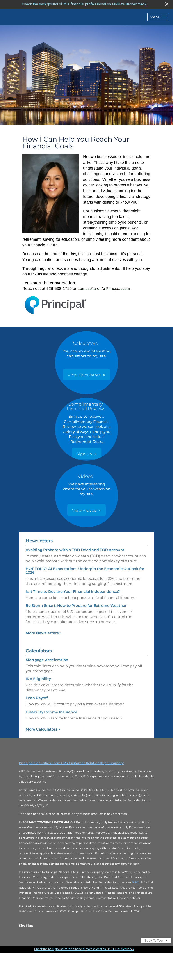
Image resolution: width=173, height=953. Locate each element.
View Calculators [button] (84, 375)
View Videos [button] (84, 510)
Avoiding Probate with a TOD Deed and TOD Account (75, 550)
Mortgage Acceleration (47, 660)
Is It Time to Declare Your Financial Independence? (73, 591)
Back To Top (154, 940)
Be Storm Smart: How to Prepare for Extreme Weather (76, 605)
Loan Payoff (37, 698)
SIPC (135, 882)
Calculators (39, 650)
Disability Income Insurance (51, 712)
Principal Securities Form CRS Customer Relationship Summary (71, 763)
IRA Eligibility (38, 679)
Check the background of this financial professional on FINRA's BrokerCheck (84, 4)
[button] (157, 17)
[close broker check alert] (166, 4)
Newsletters (39, 540)
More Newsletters (43, 633)
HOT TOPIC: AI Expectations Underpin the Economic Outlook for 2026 (85, 571)
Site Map (26, 925)
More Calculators (43, 729)
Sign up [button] (84, 454)
